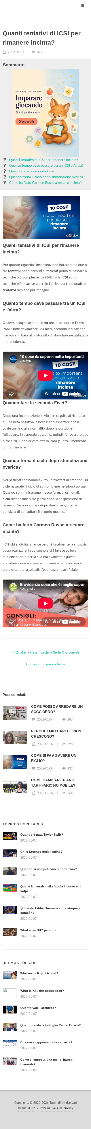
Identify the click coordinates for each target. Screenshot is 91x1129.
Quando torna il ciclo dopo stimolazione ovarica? (47, 177)
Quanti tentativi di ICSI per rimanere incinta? (43, 160)
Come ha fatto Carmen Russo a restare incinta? (45, 182)
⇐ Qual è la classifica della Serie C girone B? (45, 652)
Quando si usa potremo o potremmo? (48, 869)
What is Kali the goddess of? (42, 990)
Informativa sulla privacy (56, 1108)
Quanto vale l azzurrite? (38, 1008)
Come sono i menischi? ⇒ (45, 664)
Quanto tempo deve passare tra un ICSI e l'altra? (46, 165)
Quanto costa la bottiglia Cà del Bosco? (50, 1025)
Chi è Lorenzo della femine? (41, 851)
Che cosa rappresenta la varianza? (46, 1042)
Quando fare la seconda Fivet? (32, 171)
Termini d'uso (26, 1108)
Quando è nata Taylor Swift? (41, 834)
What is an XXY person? (38, 930)
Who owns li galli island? (39, 973)
